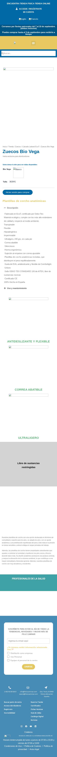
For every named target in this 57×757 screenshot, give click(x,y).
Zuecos (18, 147)
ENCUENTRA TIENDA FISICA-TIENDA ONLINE (28, 4)
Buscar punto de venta (12, 702)
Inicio (5, 147)
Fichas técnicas (37, 709)
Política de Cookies (32, 746)
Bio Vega (7, 169)
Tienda (11, 147)
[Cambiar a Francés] (34, 19)
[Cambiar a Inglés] (23, 19)
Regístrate (8, 709)
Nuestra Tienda (37, 702)
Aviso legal (34, 749)
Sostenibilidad (9, 713)
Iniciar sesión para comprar (17, 192)
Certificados (36, 706)
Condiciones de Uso (13, 746)
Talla (5, 182)
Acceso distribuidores (12, 706)
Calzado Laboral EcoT (30, 147)
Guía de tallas (36, 713)
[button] (33, 43)
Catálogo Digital (37, 716)
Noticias (34, 720)
